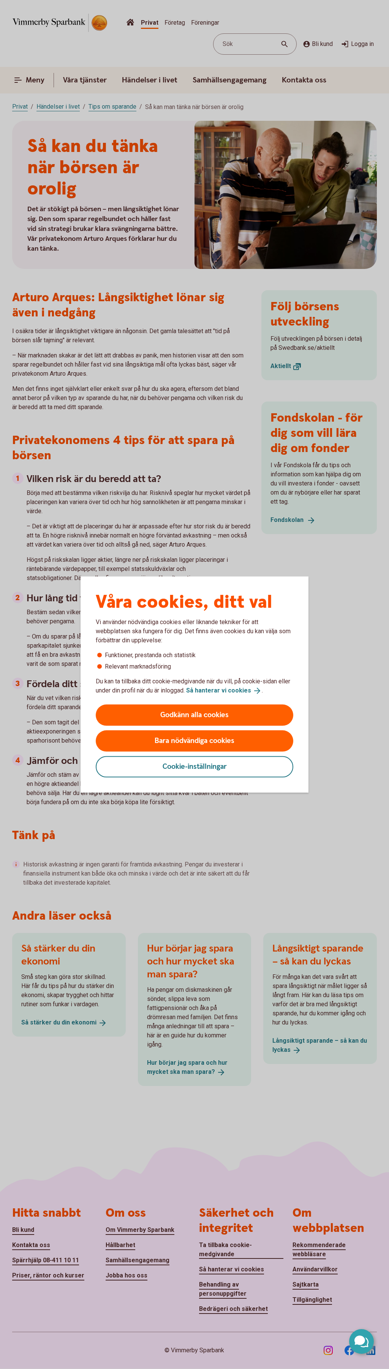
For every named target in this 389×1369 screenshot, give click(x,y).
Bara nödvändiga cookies (194, 740)
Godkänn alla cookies (194, 714)
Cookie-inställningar (195, 766)
